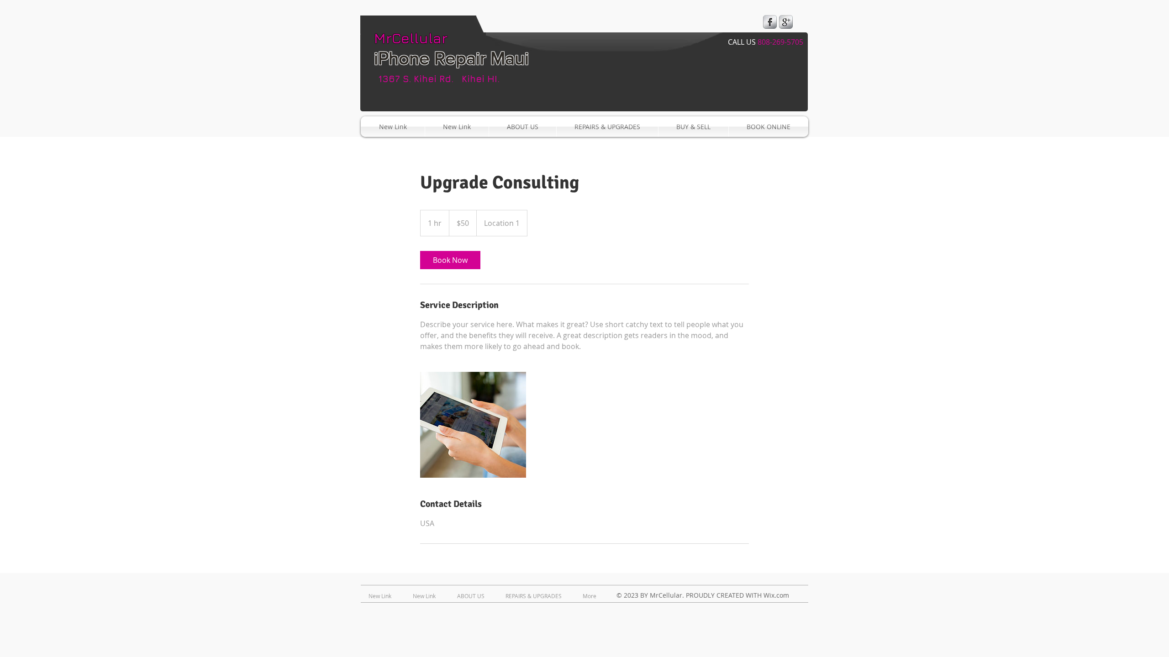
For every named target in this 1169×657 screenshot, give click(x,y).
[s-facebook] (770, 22)
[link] (450, 260)
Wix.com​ (776, 595)
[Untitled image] (473, 425)
